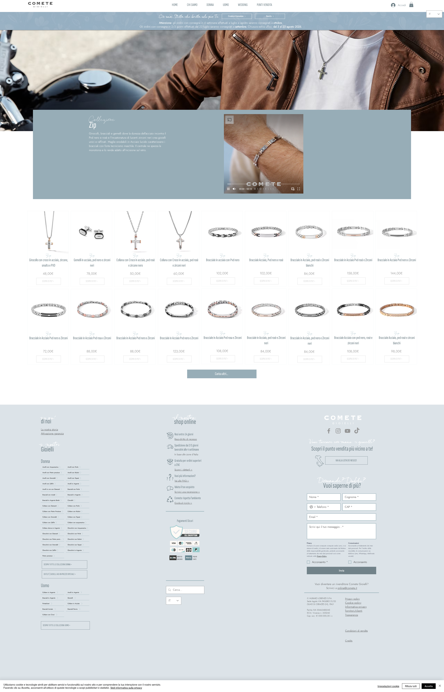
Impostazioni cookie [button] (388, 686)
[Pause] (228, 189)
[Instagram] (338, 431)
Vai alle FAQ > (181, 480)
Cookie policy (353, 603)
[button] (210, 4)
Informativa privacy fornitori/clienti (356, 609)
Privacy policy (352, 599)
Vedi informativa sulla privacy (126, 687)
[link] (411, 4)
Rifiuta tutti (411, 686)
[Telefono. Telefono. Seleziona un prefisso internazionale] (312, 507)
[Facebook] (328, 431)
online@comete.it (347, 588)
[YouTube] (347, 431)
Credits (348, 640)
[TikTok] (356, 431)
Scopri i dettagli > (183, 469)
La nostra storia (49, 430)
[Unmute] (234, 189)
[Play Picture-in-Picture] (293, 189)
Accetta (429, 686)
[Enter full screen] (298, 189)
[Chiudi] (440, 686)
